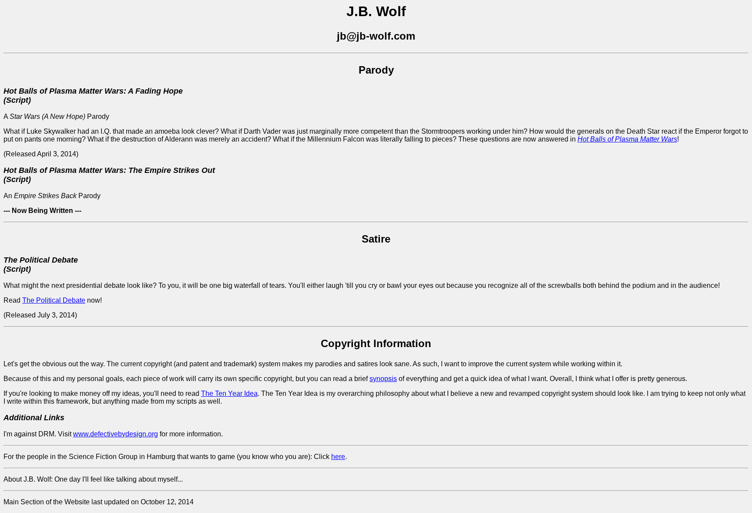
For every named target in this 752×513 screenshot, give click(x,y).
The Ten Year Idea (229, 393)
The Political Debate (53, 300)
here (338, 456)
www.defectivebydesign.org (115, 434)
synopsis (383, 378)
